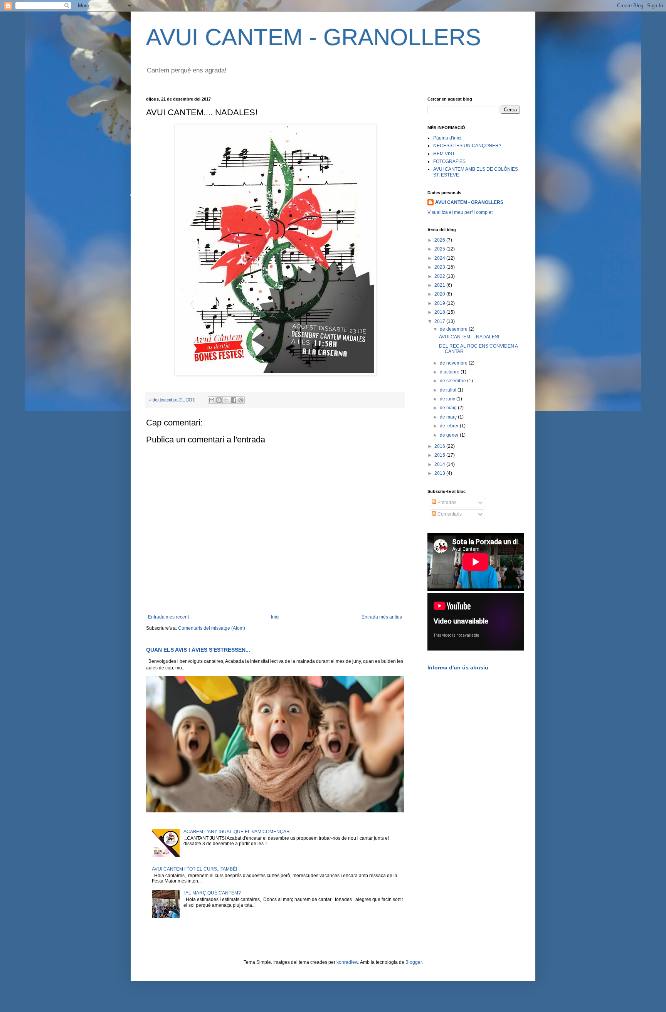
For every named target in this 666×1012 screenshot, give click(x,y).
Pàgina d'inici (447, 138)
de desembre (454, 329)
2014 (440, 464)
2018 (440, 312)
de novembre (454, 363)
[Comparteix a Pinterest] (241, 400)
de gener (450, 435)
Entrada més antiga (382, 617)
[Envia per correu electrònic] (211, 400)
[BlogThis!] (219, 400)
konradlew (347, 962)
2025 (440, 249)
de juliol (448, 390)
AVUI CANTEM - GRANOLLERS (313, 37)
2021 (440, 285)
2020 (440, 294)
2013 (440, 473)
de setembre (453, 380)
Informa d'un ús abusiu (457, 667)
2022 (440, 276)
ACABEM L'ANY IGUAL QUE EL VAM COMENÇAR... (238, 831)
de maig (449, 407)
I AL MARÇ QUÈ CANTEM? (212, 893)
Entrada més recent (168, 617)
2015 (440, 455)
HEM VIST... (445, 153)
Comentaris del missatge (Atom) (211, 628)
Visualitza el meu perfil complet (460, 212)
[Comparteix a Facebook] (233, 400)
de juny (448, 399)
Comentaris (449, 514)
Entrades (446, 502)
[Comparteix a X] (226, 400)
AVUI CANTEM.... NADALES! (469, 337)
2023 (440, 267)
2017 (440, 321)
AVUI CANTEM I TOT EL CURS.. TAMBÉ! (194, 869)
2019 (440, 303)
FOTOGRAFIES (449, 161)
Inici (275, 617)
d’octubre (450, 372)
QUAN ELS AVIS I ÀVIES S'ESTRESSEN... (198, 650)
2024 (440, 258)
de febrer (450, 426)
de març (449, 417)
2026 (440, 240)
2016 (440, 446)
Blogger (413, 962)
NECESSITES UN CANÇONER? (467, 145)
